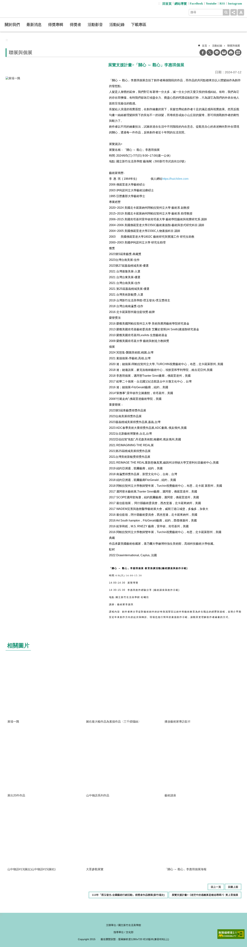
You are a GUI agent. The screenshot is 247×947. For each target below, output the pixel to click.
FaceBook (196, 3)
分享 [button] (233, 12)
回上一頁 (216, 886)
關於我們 (12, 24)
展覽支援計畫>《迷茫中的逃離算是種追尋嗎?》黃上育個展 (205, 894)
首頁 (204, 45)
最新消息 (34, 24)
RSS (222, 3)
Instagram (235, 3)
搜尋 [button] (226, 12)
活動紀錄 (117, 24)
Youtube (211, 3)
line (217, 52)
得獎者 (75, 24)
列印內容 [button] (231, 52)
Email (224, 52)
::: (159, 3)
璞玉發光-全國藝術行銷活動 (30, 8)
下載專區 (138, 24)
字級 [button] (241, 12)
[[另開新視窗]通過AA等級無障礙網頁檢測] (231, 934)
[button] (45, 688)
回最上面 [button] (233, 886)
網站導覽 (180, 3)
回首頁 (167, 3)
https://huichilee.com (175, 178)
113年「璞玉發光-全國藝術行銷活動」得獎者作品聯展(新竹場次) (128, 894)
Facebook (202, 52)
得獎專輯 (55, 24)
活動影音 (95, 24)
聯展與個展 (233, 45)
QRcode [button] (238, 52)
